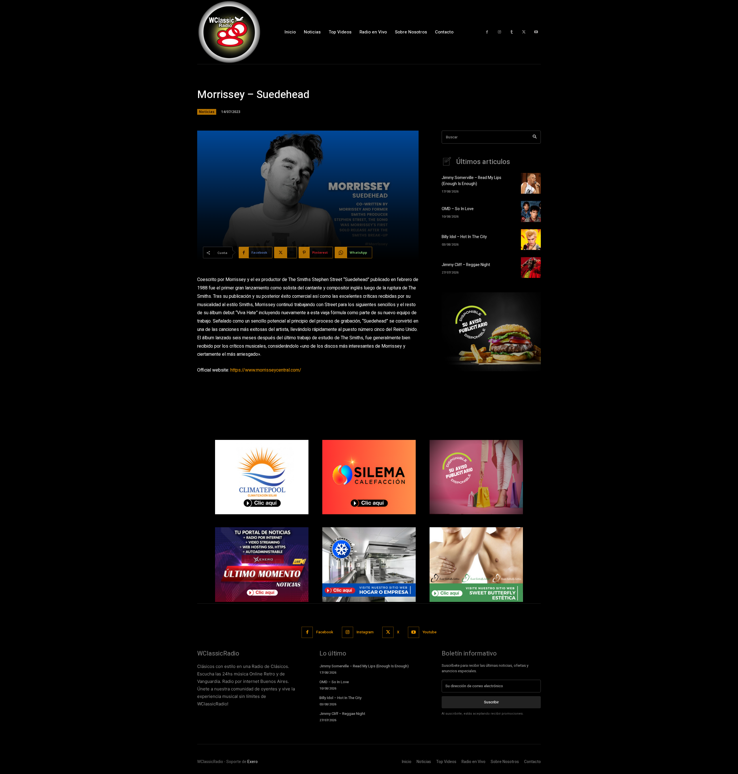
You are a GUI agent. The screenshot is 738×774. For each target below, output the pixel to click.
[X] (524, 32)
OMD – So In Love (458, 209)
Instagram (365, 632)
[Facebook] (487, 32)
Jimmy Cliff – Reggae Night (466, 265)
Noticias (206, 111)
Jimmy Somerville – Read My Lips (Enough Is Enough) (471, 181)
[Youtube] (536, 32)
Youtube (429, 632)
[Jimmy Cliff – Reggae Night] (531, 267)
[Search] (534, 137)
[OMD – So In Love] (531, 211)
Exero (252, 762)
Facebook (324, 632)
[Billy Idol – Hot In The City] (531, 239)
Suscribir (491, 702)
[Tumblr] (511, 32)
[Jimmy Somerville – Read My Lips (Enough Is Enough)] (531, 183)
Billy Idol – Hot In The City (464, 237)
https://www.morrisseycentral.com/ (265, 370)
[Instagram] (499, 32)
